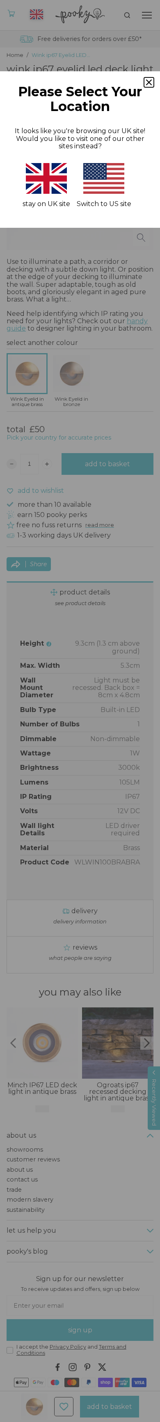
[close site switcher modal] (149, 82)
